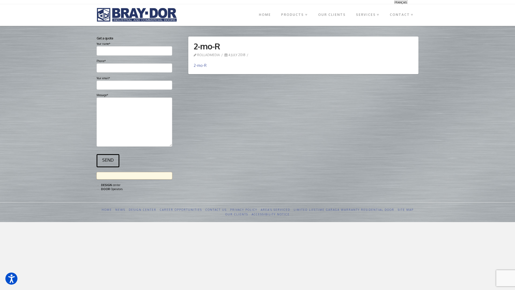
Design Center (142, 209)
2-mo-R (200, 65)
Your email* (103, 78)
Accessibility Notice (271, 214)
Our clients (236, 214)
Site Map (406, 209)
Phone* (101, 61)
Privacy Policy (243, 209)
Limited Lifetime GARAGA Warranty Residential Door (344, 209)
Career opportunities (181, 209)
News (120, 209)
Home (107, 209)
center (110, 185)
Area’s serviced (275, 209)
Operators (112, 189)
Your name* (103, 43)
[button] (11, 279)
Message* (102, 95)
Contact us (216, 209)
